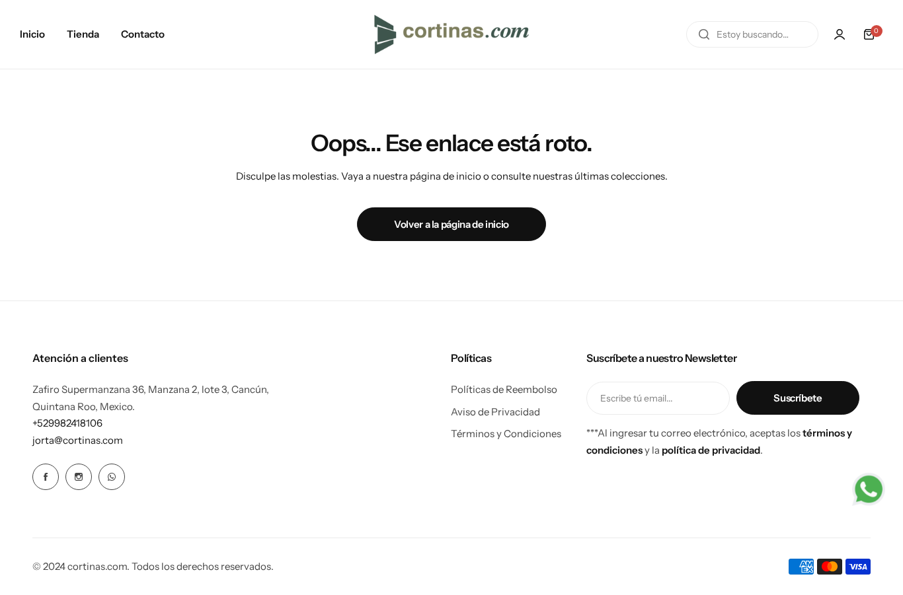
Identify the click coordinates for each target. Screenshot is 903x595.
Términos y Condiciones (506, 433)
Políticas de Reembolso (504, 389)
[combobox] (752, 34)
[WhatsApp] (111, 477)
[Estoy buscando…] (704, 34)
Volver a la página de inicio (451, 224)
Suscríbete (797, 398)
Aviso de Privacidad (495, 411)
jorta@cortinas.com (77, 440)
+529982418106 (67, 423)
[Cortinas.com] (451, 34)
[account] (839, 34)
